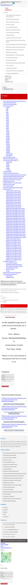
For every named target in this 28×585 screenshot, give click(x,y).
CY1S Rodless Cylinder (11, 262)
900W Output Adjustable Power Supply (15, 218)
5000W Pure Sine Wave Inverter (13, 254)
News (7, 79)
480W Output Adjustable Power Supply (15, 210)
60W (7, 112)
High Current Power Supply (12, 22)
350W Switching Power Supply (13, 194)
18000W (8, 150)
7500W (7, 144)
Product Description (10, 317)
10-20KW (8, 170)
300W (7, 122)
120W (7, 115)
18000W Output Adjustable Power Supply (16, 237)
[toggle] (12, 5)
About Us (8, 76)
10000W (8, 146)
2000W (7, 136)
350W (7, 123)
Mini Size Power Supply (11, 57)
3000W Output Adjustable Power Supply (15, 227)
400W (7, 125)
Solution (8, 78)
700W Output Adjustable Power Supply (15, 214)
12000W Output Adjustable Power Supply (16, 235)
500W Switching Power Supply (13, 200)
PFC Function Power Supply (12, 32)
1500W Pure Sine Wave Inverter (13, 248)
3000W (8, 138)
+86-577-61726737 (5, 1)
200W (7, 118)
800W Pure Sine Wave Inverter (13, 245)
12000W (8, 147)
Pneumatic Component (11, 68)
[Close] (1, 571)
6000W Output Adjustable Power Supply (15, 232)
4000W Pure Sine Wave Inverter (14, 253)
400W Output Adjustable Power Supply (15, 208)
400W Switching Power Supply (13, 197)
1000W (7, 131)
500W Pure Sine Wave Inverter (13, 242)
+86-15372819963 (13, 532)
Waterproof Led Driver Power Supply (15, 49)
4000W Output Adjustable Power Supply (15, 229)
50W (7, 110)
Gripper (8, 271)
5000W (7, 141)
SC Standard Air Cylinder (12, 267)
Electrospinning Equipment (12, 19)
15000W (8, 149)
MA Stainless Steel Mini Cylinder (14, 264)
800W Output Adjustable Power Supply (15, 216)
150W (7, 117)
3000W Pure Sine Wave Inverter (14, 251)
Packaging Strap (10, 277)
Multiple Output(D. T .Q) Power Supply (15, 55)
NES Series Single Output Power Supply (15, 47)
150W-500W (9, 162)
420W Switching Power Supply (13, 198)
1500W (7, 134)
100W (7, 114)
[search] (14, 3)
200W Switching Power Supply (13, 192)
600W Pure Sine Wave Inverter (13, 243)
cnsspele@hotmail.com (16, 1)
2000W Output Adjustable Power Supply (15, 226)
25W (7, 109)
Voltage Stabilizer (10, 35)
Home (7, 8)
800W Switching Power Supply (13, 203)
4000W (8, 139)
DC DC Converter (10, 24)
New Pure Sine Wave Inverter (13, 29)
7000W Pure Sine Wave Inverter (13, 258)
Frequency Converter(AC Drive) (13, 37)
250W (7, 120)
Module (8, 107)
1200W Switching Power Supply (13, 206)
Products (8, 10)
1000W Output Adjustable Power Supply (15, 219)
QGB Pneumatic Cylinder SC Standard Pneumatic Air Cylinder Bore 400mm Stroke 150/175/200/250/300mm (14, 422)
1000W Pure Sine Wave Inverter (13, 246)
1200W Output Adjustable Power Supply (15, 221)
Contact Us (9, 81)
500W (7, 126)
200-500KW (9, 155)
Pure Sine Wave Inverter (12, 27)
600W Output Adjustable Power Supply (15, 213)
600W (7, 128)
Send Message (5, 386)
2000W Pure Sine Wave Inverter (13, 250)
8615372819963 (4, 544)
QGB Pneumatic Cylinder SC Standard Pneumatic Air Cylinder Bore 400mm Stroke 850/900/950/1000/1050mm (14, 412)
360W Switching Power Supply (13, 195)
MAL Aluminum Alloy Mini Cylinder (14, 266)
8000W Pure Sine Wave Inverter (13, 259)
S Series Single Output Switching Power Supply (15, 41)
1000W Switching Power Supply (13, 205)
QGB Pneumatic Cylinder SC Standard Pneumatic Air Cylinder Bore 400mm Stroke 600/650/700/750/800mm (14, 404)
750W (7, 130)
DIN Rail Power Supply (11, 52)
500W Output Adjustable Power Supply (15, 211)
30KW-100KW (9, 154)
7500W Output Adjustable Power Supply (15, 234)
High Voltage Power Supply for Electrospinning (13, 16)
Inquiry (3, 306)
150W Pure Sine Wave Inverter (13, 238)
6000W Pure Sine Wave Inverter (13, 256)
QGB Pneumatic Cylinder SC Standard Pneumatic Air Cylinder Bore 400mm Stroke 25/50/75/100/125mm (14, 430)
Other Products (9, 65)
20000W (8, 152)
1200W (7, 133)
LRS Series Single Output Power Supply (15, 62)
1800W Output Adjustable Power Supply (15, 224)
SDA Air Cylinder (10, 269)
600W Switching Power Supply (13, 202)
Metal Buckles (9, 275)
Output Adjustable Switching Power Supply (16, 44)
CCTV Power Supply (11, 60)
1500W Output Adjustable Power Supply (15, 222)
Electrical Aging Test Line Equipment (15, 70)
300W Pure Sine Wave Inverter (13, 240)
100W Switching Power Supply (13, 190)
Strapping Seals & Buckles (12, 73)
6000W (7, 142)
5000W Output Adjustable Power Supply (15, 230)
